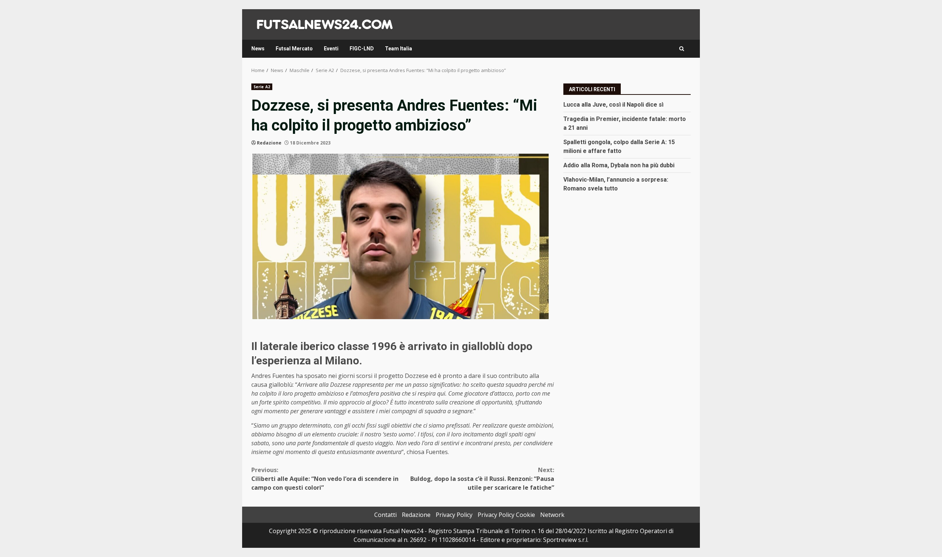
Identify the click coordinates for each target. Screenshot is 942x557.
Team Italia (398, 48)
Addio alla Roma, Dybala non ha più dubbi (618, 165)
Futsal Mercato (294, 48)
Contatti (385, 515)
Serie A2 (262, 86)
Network (552, 515)
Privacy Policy (454, 515)
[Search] (681, 49)
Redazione (269, 143)
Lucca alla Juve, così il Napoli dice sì (613, 104)
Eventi (331, 48)
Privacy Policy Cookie (506, 515)
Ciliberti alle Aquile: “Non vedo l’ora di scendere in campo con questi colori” (325, 479)
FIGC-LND (362, 48)
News (258, 48)
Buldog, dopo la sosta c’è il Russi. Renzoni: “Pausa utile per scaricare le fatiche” (482, 479)
